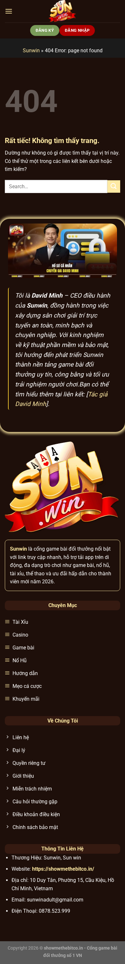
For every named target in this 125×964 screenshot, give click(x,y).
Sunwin (31, 50)
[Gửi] (113, 186)
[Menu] (9, 11)
